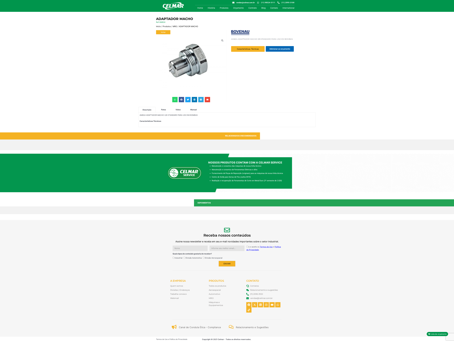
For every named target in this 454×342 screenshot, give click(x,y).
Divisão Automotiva (194, 258)
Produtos (224, 8)
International (288, 8)
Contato (274, 8)
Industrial (178, 258)
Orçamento (238, 8)
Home (200, 8)
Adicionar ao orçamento (279, 49)
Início (158, 26)
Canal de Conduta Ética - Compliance (200, 327)
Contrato (252, 8)
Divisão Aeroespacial (213, 258)
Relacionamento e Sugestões (252, 327)
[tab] (147, 109)
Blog (263, 8)
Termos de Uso (266, 247)
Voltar (163, 32)
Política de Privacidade (178, 339)
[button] (222, 40)
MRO (175, 26)
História (211, 8)
